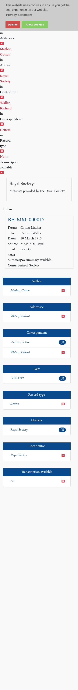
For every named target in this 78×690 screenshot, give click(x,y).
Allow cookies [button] (35, 24)
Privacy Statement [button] (19, 14)
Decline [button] (13, 24)
